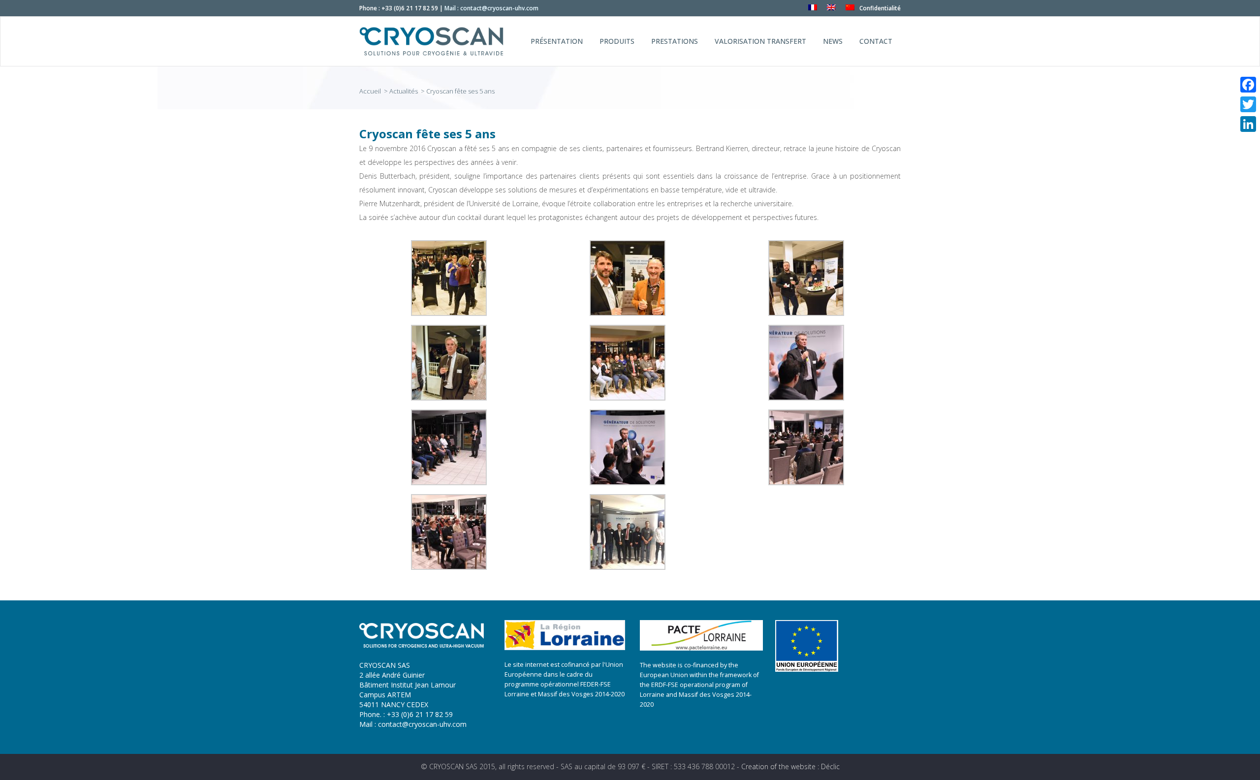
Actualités (403, 91)
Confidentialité (880, 8)
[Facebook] (1248, 84)
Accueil (370, 91)
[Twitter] (1248, 104)
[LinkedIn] (1248, 124)
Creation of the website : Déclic (790, 766)
